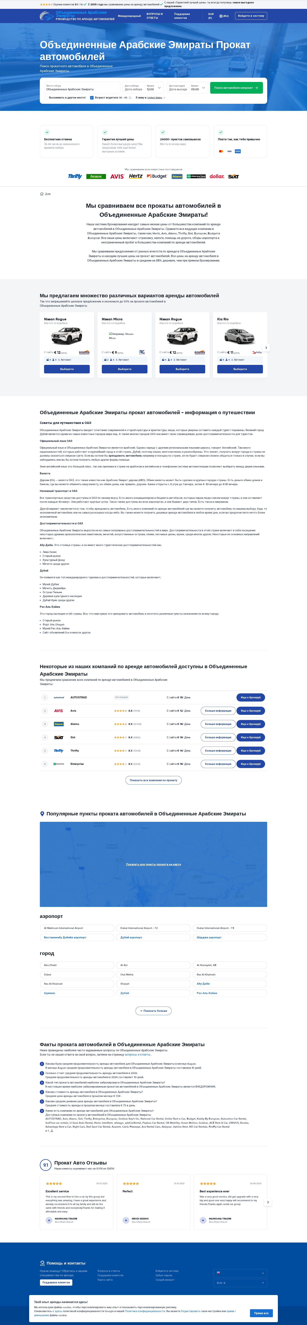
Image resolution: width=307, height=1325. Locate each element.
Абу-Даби (203, 984)
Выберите (67, 369)
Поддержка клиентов (182, 16)
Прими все (261, 1313)
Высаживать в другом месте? (67, 97)
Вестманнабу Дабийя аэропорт (65, 937)
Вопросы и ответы (109, 1270)
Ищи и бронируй (251, 697)
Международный (129, 16)
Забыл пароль (164, 1275)
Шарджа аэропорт (209, 937)
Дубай (124, 993)
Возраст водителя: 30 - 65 (111, 97)
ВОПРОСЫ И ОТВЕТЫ (155, 16)
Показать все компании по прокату (153, 780)
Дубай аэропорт (131, 937)
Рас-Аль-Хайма (207, 993)
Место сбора (53, 85)
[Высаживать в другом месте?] (46, 98)
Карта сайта (105, 1279)
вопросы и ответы (137, 1054)
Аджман (49, 993)
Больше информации (218, 711)
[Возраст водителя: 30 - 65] (92, 98)
